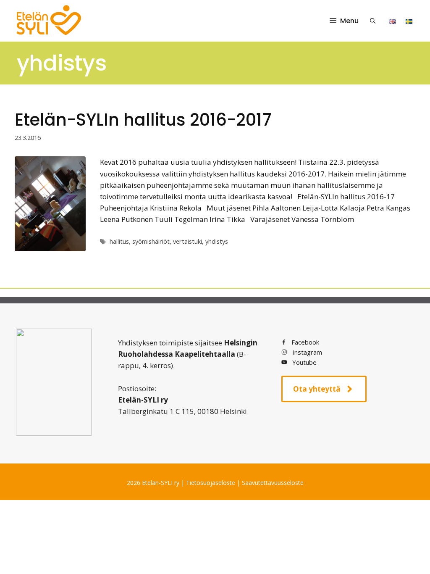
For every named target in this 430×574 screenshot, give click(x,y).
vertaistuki (187, 241)
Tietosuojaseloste (210, 483)
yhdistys (216, 241)
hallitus (119, 241)
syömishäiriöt (151, 241)
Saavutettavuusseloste (273, 483)
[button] (373, 21)
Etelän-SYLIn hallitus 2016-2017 (143, 120)
